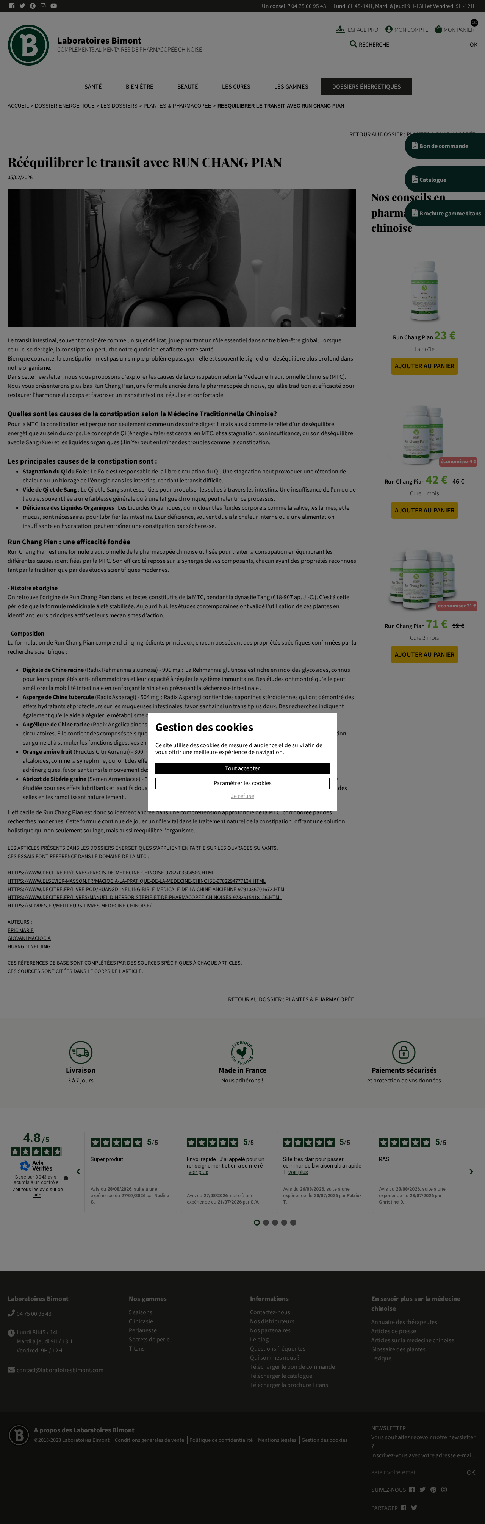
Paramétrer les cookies (243, 783)
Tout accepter (242, 768)
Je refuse (242, 796)
